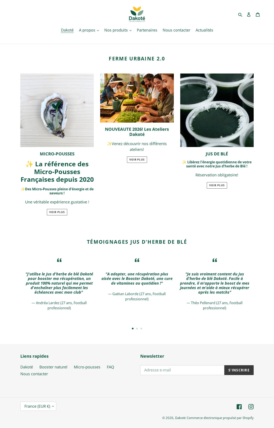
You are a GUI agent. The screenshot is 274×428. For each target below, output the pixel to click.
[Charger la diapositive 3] (141, 328)
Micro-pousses (87, 366)
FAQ (110, 366)
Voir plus (57, 212)
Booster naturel (53, 366)
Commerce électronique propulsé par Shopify (220, 418)
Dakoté (26, 366)
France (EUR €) (37, 406)
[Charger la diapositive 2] (137, 328)
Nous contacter (34, 373)
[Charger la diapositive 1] (133, 328)
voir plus (137, 159)
